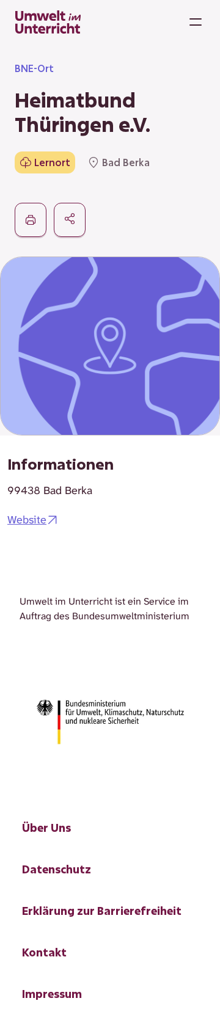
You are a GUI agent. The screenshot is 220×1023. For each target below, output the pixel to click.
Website (26, 519)
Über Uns (46, 827)
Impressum (52, 993)
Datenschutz (56, 869)
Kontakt (44, 952)
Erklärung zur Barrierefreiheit (102, 910)
